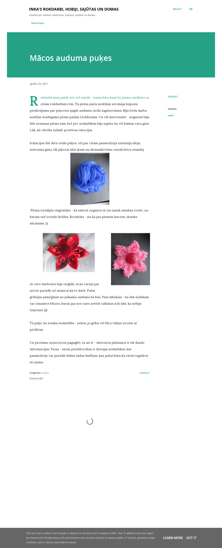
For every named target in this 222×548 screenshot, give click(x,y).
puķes (171, 115)
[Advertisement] (85, 487)
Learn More (173, 538)
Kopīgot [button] (173, 96)
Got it (191, 538)
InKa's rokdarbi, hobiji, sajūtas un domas (74, 9)
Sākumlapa (37, 23)
